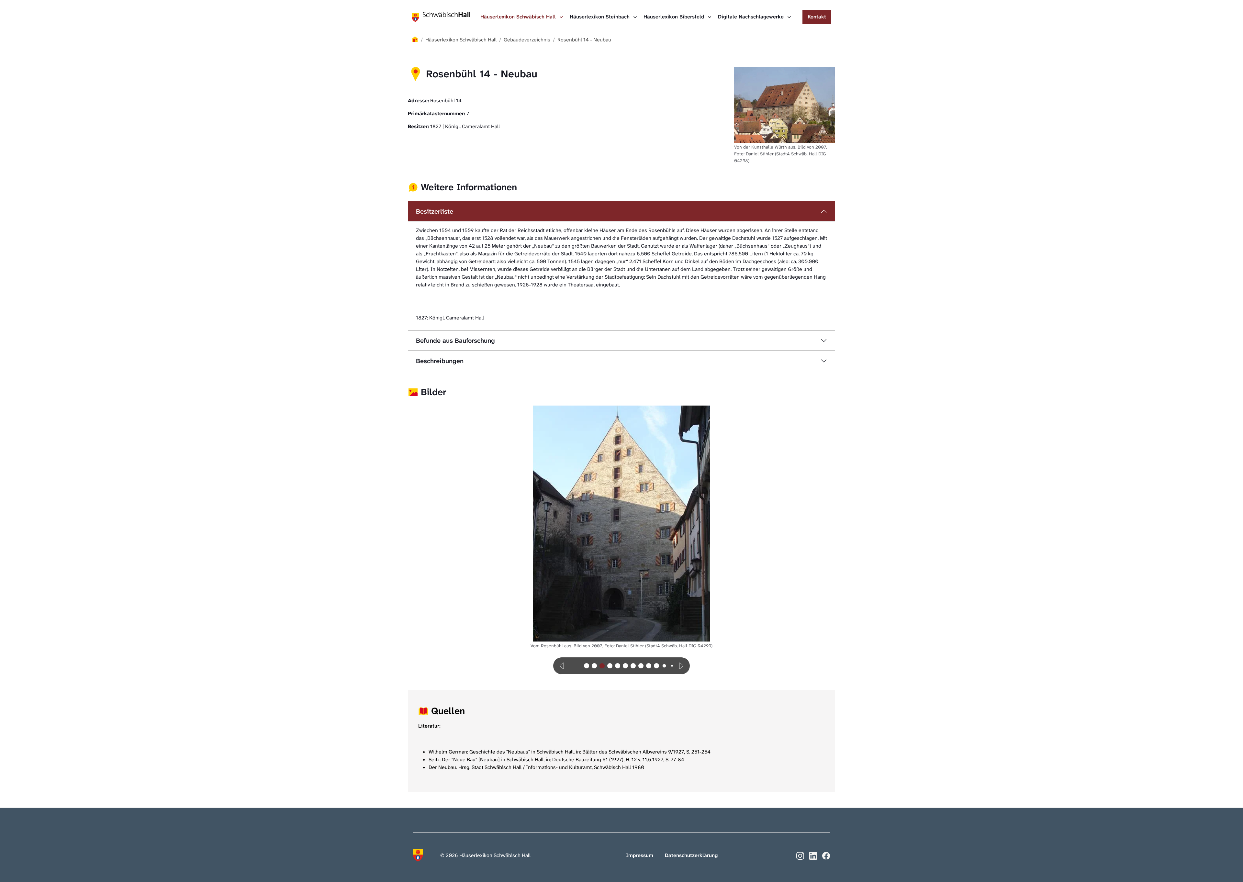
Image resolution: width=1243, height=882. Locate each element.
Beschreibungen (440, 361)
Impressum (639, 855)
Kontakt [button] (817, 16)
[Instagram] (800, 855)
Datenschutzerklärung (691, 855)
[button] (562, 666)
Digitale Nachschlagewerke (751, 16)
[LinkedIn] (813, 855)
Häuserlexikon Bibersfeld (675, 16)
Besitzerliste (434, 211)
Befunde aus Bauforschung (455, 340)
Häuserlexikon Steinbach (600, 16)
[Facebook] (826, 855)
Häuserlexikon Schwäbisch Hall (518, 16)
